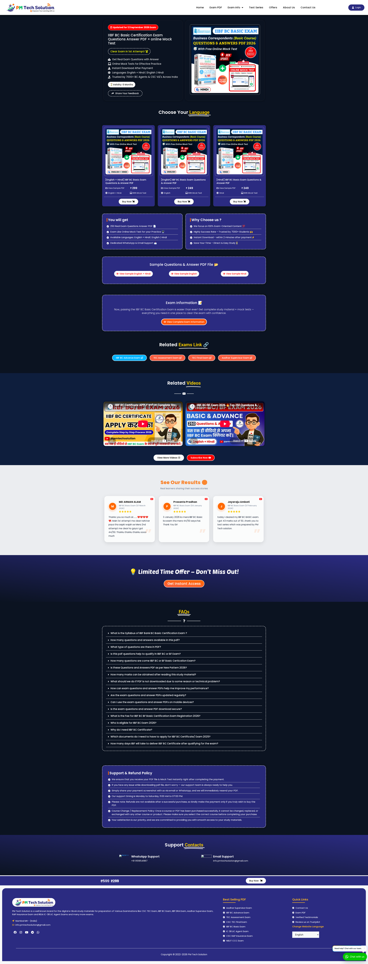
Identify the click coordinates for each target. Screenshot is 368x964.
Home (200, 7)
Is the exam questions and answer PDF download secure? (146, 709)
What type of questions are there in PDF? (136, 647)
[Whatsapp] (38, 932)
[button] (184, 633)
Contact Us (308, 7)
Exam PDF (216, 7)
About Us (289, 7)
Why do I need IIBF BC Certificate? (131, 729)
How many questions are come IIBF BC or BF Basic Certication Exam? (153, 660)
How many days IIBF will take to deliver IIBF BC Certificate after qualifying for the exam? (164, 743)
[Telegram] (32, 932)
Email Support (223, 856)
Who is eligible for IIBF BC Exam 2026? (133, 723)
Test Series (256, 7)
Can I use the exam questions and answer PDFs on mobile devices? (152, 702)
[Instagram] (21, 932)
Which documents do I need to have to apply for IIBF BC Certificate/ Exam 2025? (160, 736)
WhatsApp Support (145, 856)
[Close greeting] (364, 948)
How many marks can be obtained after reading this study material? (153, 674)
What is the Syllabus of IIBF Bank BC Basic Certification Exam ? (149, 633)
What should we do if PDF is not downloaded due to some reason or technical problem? (165, 681)
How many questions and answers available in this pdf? (145, 640)
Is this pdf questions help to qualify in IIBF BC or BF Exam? (146, 654)
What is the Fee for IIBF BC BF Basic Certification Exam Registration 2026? (155, 716)
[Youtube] (26, 932)
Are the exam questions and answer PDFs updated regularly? (148, 695)
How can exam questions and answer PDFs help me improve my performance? (160, 688)
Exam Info (234, 7)
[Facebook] (15, 932)
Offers (273, 7)
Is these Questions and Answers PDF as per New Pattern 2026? (149, 667)
